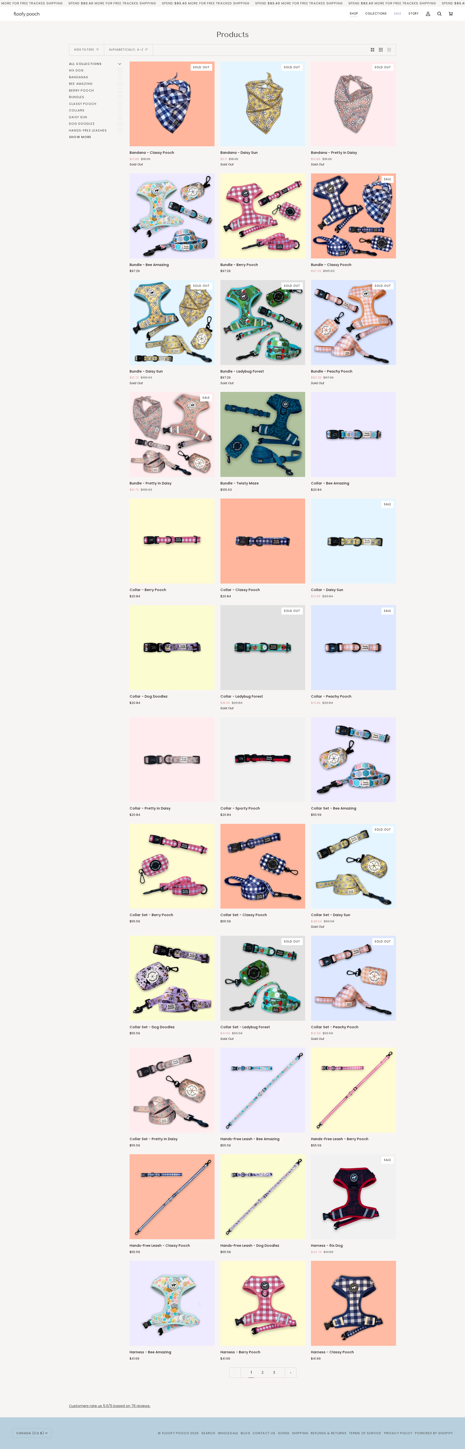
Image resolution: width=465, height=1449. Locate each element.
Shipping (300, 1433)
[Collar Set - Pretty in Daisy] (172, 1090)
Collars (77, 110)
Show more (80, 137)
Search (209, 1433)
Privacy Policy (398, 1433)
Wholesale (228, 1433)
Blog (245, 1433)
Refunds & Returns (329, 1433)
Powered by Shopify (434, 1433)
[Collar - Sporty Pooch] (262, 759)
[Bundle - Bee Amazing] (172, 215)
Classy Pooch (82, 103)
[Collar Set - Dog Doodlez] (172, 978)
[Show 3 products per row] (381, 49)
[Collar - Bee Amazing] (353, 434)
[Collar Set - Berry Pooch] (172, 866)
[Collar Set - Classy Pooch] (262, 866)
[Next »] (291, 1372)
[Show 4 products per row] (390, 49)
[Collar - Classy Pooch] (262, 541)
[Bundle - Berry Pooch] (262, 215)
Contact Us (264, 1433)
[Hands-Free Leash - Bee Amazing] (262, 1090)
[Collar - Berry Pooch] (172, 541)
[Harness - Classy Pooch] (353, 1303)
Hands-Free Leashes (88, 130)
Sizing (284, 1433)
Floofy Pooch (175, 1433)
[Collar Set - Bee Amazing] (353, 759)
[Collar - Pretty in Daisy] (172, 759)
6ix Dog (76, 70)
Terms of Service (365, 1433)
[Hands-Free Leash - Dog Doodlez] (262, 1196)
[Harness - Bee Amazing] (172, 1303)
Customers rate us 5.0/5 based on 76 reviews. (109, 1405)
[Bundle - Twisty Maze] (262, 434)
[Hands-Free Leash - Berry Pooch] (353, 1090)
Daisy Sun (78, 117)
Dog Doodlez (82, 123)
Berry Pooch (81, 90)
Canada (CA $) (30, 1433)
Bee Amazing (81, 83)
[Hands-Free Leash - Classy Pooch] (172, 1196)
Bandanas (78, 77)
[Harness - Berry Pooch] (262, 1303)
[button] (354, 14)
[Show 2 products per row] (372, 49)
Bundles (76, 97)
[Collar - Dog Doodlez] (172, 647)
